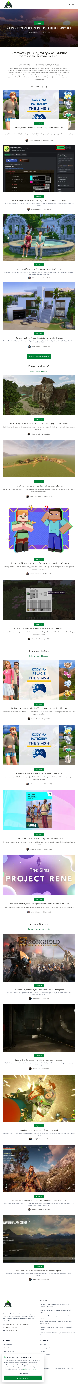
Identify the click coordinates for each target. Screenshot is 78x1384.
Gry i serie (39, 985)
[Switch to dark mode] (69, 4)
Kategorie (44, 1340)
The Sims (39, 123)
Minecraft (39, 196)
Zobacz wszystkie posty (39, 371)
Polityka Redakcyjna (59, 1368)
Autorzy (6, 1340)
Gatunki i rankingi (45, 1354)
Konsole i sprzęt (39, 23)
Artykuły (43, 1300)
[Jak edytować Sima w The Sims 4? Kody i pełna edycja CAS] (39, 110)
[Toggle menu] (73, 4)
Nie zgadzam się (23, 1373)
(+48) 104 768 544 (11, 1327)
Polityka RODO (47, 1368)
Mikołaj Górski (7, 1348)
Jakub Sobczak (7, 1344)
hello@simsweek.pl (11, 1330)
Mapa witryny (70, 1368)
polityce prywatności (29, 1369)
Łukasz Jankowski (8, 1351)
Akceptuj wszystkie (23, 1378)
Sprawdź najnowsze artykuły (39, 356)
